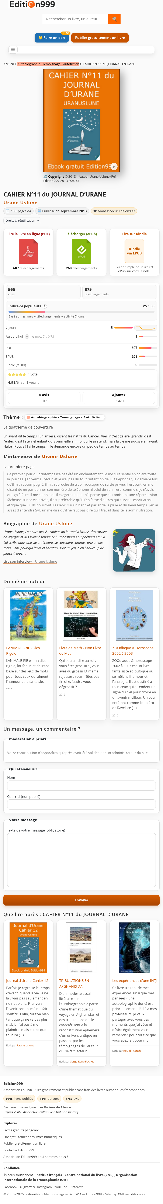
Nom (11, 777)
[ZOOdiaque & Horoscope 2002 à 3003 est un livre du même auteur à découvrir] (134, 615)
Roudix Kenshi (132, 1051)
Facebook (10, 1187)
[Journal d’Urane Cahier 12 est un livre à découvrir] (28, 947)
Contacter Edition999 (18, 1150)
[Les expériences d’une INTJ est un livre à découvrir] (134, 947)
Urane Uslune (20, 202)
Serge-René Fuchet (82, 1061)
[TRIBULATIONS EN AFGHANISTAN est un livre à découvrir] (81, 947)
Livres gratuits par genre (21, 1130)
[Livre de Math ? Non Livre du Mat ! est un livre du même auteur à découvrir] (81, 615)
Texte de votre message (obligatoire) (36, 830)
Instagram (45, 1187)
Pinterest (76, 1187)
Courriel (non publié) (23, 796)
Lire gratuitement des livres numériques (32, 1137)
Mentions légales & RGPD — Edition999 (73, 1194)
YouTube (61, 1187)
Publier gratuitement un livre (100, 37)
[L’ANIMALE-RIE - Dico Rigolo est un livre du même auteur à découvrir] (28, 615)
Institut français (49, 1175)
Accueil (8, 64)
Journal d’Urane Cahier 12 (27, 980)
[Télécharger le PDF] (28, 251)
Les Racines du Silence (54, 1107)
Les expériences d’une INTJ (134, 980)
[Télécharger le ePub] (81, 251)
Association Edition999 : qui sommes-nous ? (35, 1157)
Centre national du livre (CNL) (89, 1175)
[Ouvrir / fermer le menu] (13, 50)
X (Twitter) (27, 1187)
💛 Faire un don (51, 37)
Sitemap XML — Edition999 (125, 1194)
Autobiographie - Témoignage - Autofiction (48, 64)
